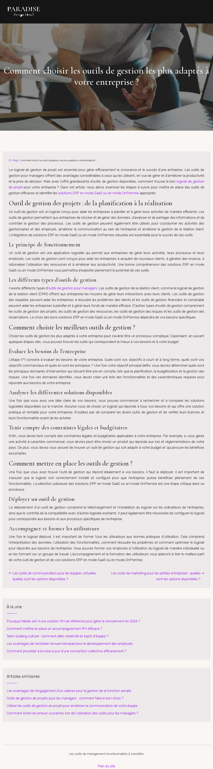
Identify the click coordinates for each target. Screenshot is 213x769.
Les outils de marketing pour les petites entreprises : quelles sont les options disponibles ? (156, 576)
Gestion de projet (120, 12)
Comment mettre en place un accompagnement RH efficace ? (54, 629)
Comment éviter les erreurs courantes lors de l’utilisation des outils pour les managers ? (72, 713)
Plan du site (106, 766)
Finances (94, 12)
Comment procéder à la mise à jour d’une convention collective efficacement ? (66, 651)
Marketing (147, 12)
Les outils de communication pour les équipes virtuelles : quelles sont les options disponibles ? (55, 576)
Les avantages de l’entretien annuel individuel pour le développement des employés (70, 643)
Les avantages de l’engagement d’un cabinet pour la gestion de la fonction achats (69, 691)
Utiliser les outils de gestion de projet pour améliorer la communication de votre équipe (72, 706)
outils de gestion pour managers (72, 288)
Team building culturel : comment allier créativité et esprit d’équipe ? (57, 636)
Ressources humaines (179, 12)
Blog (206, 12)
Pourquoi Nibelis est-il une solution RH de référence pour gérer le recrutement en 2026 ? (73, 621)
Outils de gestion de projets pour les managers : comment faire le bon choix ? (65, 698)
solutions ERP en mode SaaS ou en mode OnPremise (98, 193)
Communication (69, 12)
